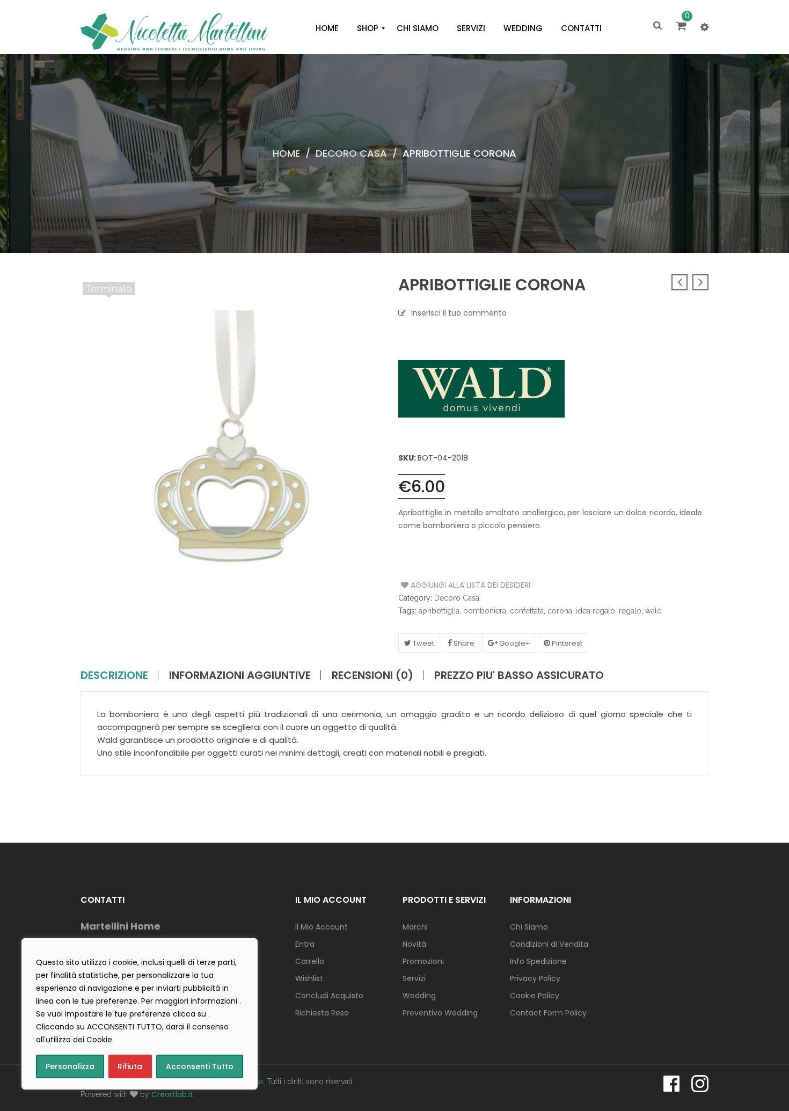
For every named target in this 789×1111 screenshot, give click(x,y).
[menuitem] (327, 28)
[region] (139, 1014)
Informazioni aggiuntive (240, 675)
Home (286, 153)
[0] (683, 26)
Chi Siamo (529, 927)
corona (559, 610)
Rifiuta (130, 1066)
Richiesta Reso (322, 1012)
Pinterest (566, 643)
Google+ (514, 643)
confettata (527, 610)
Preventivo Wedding (440, 1012)
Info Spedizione (538, 961)
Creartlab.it (172, 1094)
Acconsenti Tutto (199, 1066)
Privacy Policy (535, 978)
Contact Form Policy (548, 1012)
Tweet (422, 643)
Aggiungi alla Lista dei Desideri (441, 585)
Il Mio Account (321, 927)
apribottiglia (439, 610)
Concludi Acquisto (329, 995)
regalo (630, 610)
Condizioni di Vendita (549, 944)
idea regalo (595, 610)
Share (463, 643)
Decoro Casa (351, 153)
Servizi (414, 978)
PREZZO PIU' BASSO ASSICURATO (519, 675)
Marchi (415, 927)
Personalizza (70, 1066)
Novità (414, 944)
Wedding (419, 995)
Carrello (309, 961)
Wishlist (309, 978)
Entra (305, 944)
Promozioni (423, 961)
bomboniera (484, 610)
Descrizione (114, 675)
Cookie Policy (534, 995)
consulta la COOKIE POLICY (166, 1039)
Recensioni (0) (372, 675)
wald (653, 610)
